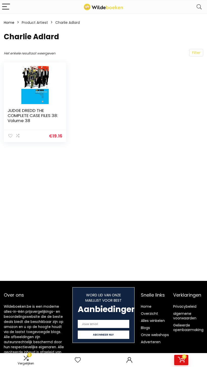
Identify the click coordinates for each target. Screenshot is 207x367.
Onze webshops (155, 334)
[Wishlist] (78, 360)
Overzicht (149, 313)
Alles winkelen (153, 320)
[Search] (199, 7)
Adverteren (151, 341)
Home (9, 22)
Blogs (145, 327)
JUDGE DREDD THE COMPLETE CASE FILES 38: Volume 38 (33, 115)
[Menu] (6, 7)
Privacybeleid (184, 306)
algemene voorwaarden (184, 316)
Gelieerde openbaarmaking (188, 327)
